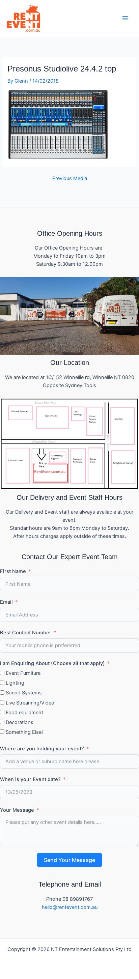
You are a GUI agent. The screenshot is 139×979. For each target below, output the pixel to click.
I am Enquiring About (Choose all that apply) (52, 663)
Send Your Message (69, 860)
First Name (13, 571)
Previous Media (69, 178)
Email (6, 602)
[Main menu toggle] (125, 18)
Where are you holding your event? (42, 749)
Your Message (17, 810)
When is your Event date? (30, 779)
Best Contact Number (25, 633)
